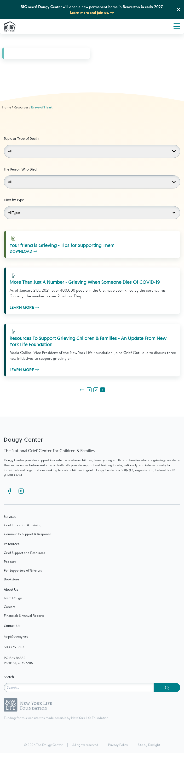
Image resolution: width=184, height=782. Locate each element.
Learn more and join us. (89, 12)
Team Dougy (13, 597)
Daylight (154, 744)
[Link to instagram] (21, 491)
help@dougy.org (16, 636)
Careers (9, 606)
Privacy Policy (118, 744)
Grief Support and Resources (24, 552)
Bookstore (11, 579)
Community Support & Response (27, 533)
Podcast (10, 561)
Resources (21, 107)
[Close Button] (178, 9)
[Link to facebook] (9, 491)
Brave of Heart (41, 107)
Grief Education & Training (22, 525)
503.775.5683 (14, 647)
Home (6, 107)
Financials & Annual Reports (24, 615)
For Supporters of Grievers (23, 570)
